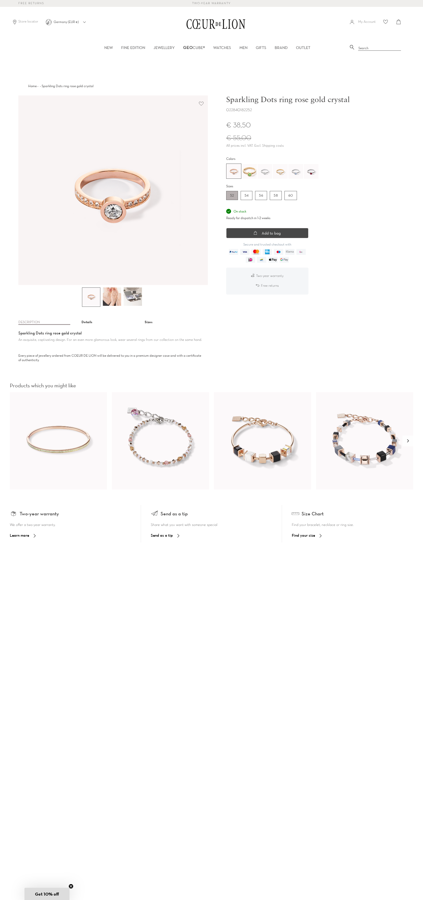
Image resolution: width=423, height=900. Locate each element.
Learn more (19, 535)
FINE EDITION (133, 47)
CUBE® (194, 47)
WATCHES (222, 47)
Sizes (149, 322)
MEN (243, 47)
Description (29, 322)
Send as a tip (162, 535)
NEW (108, 47)
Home (32, 86)
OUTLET (303, 47)
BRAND (281, 47)
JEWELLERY (164, 47)
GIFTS (261, 47)
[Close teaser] (71, 886)
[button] (407, 441)
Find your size (303, 535)
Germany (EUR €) (67, 22)
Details (87, 322)
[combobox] (379, 48)
